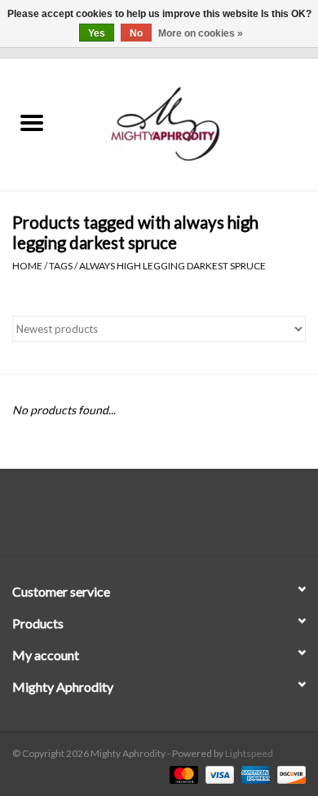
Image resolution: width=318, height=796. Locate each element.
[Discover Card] (289, 774)
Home (27, 266)
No (136, 33)
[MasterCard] (182, 774)
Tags (61, 266)
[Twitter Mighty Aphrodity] (145, 518)
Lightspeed (249, 753)
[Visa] (218, 774)
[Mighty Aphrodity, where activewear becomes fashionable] (190, 123)
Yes (96, 33)
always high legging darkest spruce (172, 266)
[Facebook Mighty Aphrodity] (117, 518)
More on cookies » (200, 33)
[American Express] (254, 774)
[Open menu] (32, 122)
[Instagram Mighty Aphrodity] (202, 518)
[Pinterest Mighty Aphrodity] (174, 518)
